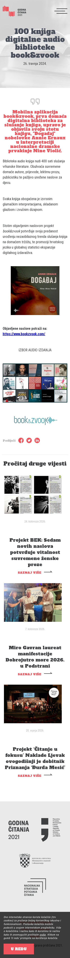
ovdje (42, 934)
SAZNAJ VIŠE (29, 573)
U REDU (19, 949)
